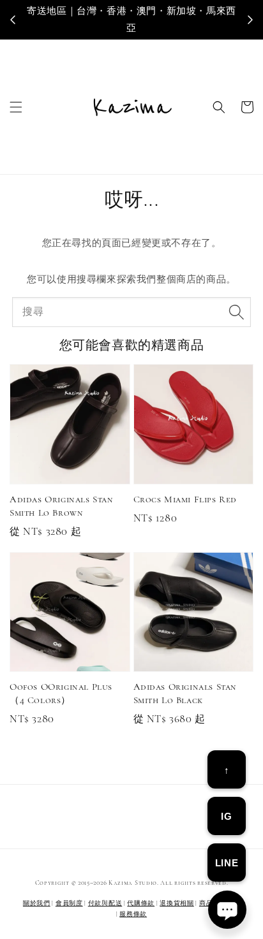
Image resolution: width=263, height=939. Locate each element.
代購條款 (140, 903)
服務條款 (133, 914)
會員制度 (69, 903)
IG (226, 816)
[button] (16, 107)
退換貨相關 (177, 903)
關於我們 (36, 903)
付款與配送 (105, 903)
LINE (226, 862)
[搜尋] (236, 312)
